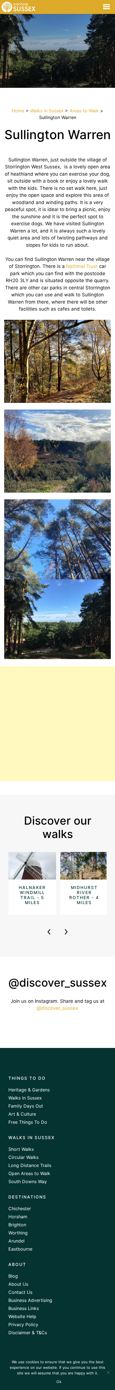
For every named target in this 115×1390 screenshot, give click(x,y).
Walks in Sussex (47, 110)
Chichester (19, 1208)
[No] (108, 1372)
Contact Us (20, 1292)
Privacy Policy (23, 1324)
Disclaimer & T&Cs (27, 1332)
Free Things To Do (27, 1122)
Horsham (17, 1216)
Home (18, 110)
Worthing (18, 1233)
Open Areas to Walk (29, 1173)
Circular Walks (23, 1157)
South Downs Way (27, 1181)
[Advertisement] (57, 723)
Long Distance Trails (29, 1165)
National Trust (82, 266)
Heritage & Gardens (29, 1090)
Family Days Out (25, 1106)
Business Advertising (30, 1300)
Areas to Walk (84, 110)
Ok (58, 1381)
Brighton (17, 1224)
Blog (13, 1276)
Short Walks (21, 1149)
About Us (18, 1284)
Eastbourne (20, 1249)
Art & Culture (22, 1114)
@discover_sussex (57, 1008)
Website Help (22, 1316)
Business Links (23, 1308)
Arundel (16, 1241)
